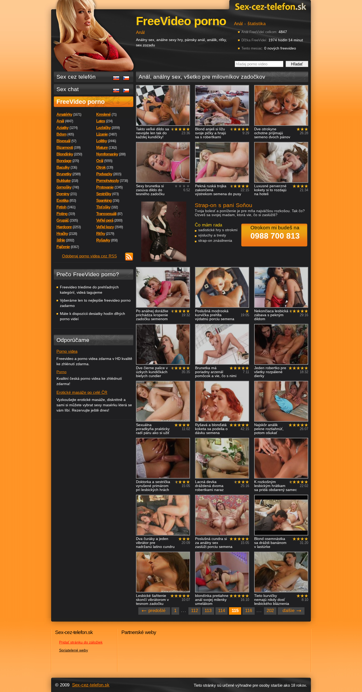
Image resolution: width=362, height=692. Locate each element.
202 (270, 610)
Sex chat (67, 89)
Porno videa (66, 351)
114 (221, 610)
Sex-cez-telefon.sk (269, 6)
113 (208, 610)
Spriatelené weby (73, 650)
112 (194, 610)
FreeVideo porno (80, 101)
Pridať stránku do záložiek (81, 642)
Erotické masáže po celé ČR (81, 392)
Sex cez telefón (76, 77)
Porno (61, 372)
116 (248, 610)
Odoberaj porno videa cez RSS (89, 256)
